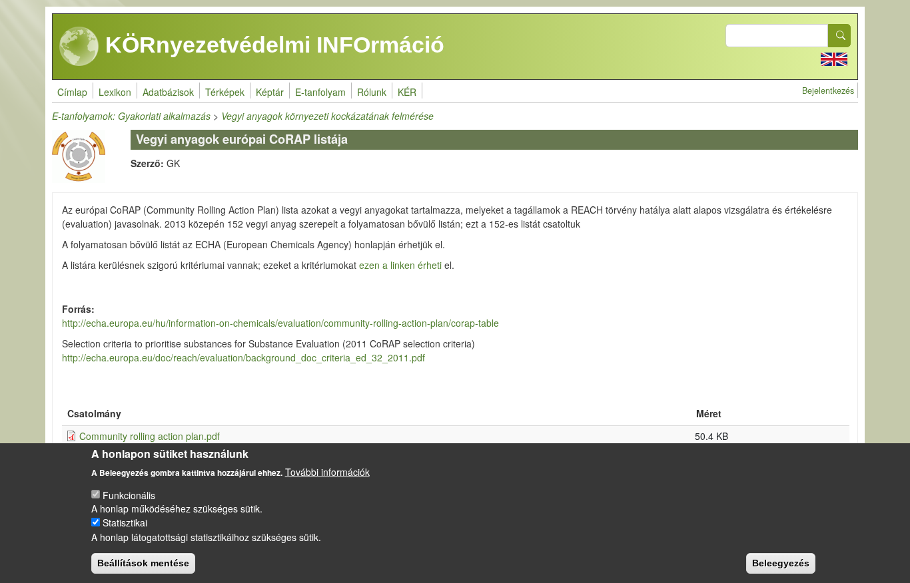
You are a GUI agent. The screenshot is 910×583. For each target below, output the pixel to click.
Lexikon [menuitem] (115, 91)
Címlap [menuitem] (72, 91)
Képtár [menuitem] (270, 91)
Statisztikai (125, 522)
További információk (327, 471)
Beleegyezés (780, 563)
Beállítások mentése (143, 563)
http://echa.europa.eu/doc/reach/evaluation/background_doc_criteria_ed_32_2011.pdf (243, 357)
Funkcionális (129, 494)
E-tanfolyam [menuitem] (320, 91)
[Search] (839, 35)
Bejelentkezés (828, 91)
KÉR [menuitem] (407, 91)
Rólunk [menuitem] (371, 91)
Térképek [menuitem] (224, 91)
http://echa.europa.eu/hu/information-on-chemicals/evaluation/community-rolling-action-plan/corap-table (280, 322)
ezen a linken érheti (401, 265)
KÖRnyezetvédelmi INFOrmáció (271, 44)
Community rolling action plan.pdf (149, 436)
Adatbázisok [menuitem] (168, 91)
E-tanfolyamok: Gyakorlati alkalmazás (131, 115)
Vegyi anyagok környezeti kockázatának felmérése (327, 115)
